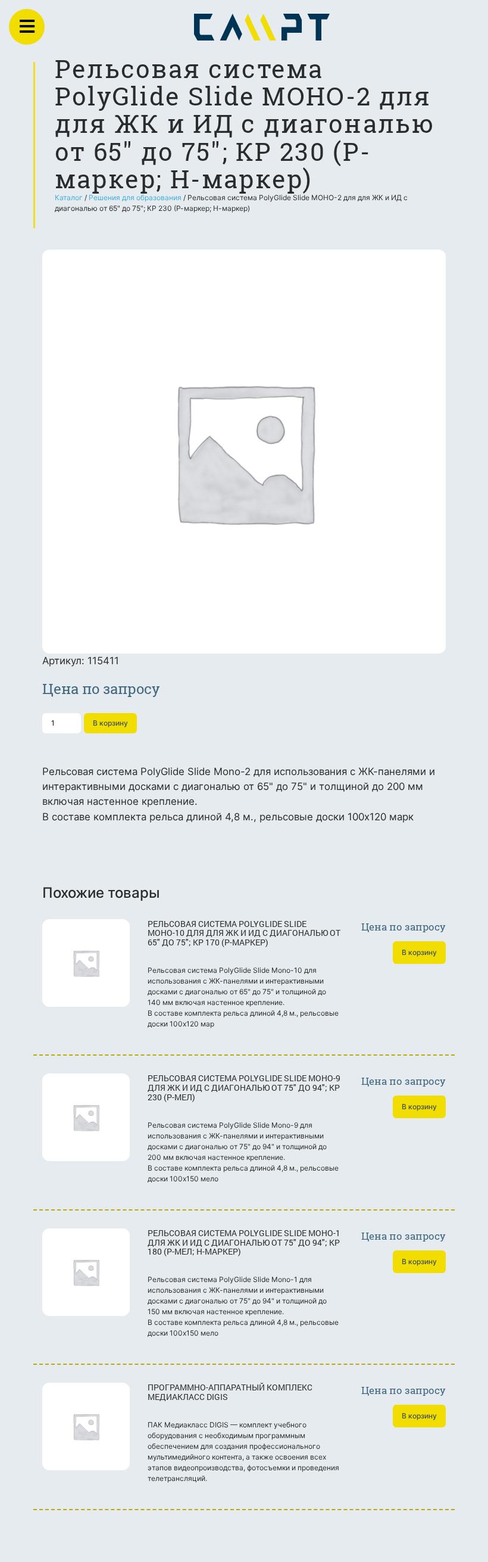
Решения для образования (135, 197)
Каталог (69, 197)
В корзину (110, 722)
